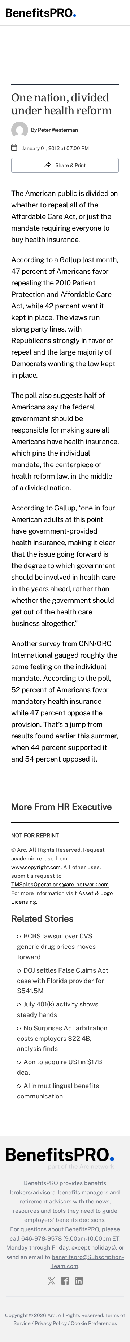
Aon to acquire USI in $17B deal (59, 1067)
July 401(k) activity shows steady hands (57, 1009)
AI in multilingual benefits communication (58, 1091)
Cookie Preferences (94, 1323)
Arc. (52, 1315)
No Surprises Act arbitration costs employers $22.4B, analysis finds (62, 1038)
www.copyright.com (36, 867)
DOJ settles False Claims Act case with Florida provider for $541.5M (62, 980)
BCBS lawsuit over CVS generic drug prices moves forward (56, 946)
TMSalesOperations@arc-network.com (60, 884)
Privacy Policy (51, 1323)
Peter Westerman (58, 130)
